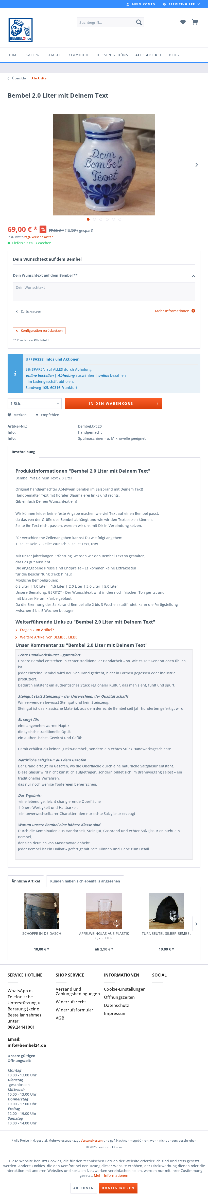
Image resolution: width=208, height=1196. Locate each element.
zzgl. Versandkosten (39, 237)
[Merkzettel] (183, 22)
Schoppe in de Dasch (41, 933)
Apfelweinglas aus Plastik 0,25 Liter (104, 935)
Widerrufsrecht (71, 1002)
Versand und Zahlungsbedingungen (78, 991)
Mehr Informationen (111, 1175)
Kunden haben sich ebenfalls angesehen (85, 881)
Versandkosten (92, 1140)
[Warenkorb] (195, 22)
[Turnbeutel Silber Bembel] (166, 911)
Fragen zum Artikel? (36, 629)
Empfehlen (49, 414)
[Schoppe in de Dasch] (41, 911)
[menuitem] (141, 4)
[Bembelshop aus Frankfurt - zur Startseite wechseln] (20, 29)
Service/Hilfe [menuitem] (181, 4)
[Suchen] (139, 22)
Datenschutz (116, 1005)
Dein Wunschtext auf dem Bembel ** (45, 275)
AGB (60, 1018)
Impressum (115, 1013)
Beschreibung (23, 451)
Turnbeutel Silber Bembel (166, 933)
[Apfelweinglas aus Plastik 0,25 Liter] (104, 911)
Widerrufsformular (74, 1010)
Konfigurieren (118, 1188)
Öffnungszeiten (119, 997)
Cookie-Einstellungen (125, 989)
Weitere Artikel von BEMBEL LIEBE (48, 637)
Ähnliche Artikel (26, 881)
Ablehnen (83, 1188)
